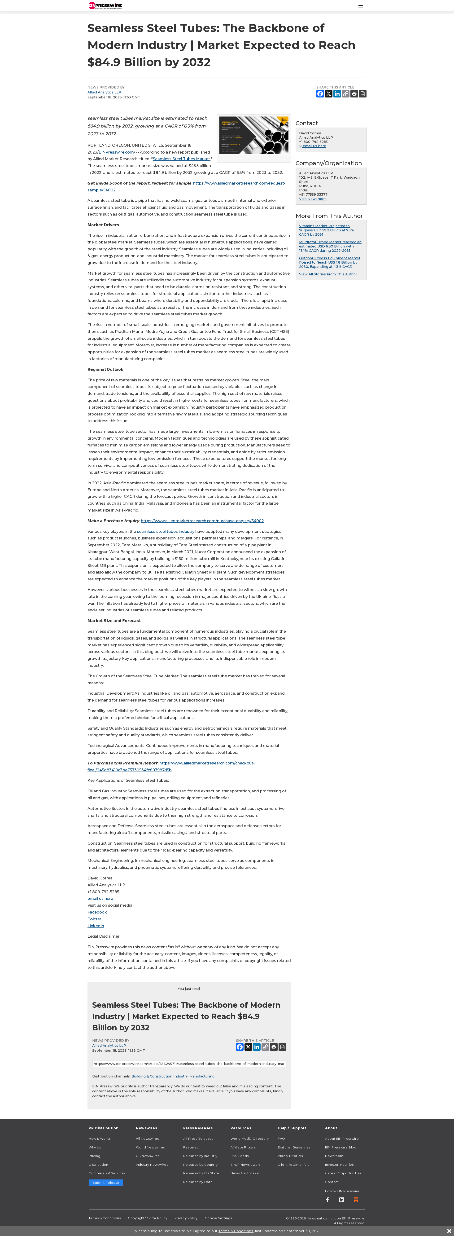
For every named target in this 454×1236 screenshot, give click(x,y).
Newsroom (334, 1156)
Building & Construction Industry (159, 1076)
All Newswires (147, 1138)
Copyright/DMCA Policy (147, 1218)
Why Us (95, 1147)
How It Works (100, 1138)
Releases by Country (200, 1164)
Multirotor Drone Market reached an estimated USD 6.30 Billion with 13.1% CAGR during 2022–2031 (330, 246)
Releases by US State (201, 1173)
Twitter (94, 919)
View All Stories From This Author (328, 274)
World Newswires (150, 1147)
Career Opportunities (343, 1173)
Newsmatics (317, 1218)
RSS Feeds (240, 1156)
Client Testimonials (293, 1164)
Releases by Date (198, 1182)
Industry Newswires (152, 1164)
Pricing (94, 1156)
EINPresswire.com (116, 152)
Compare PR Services (107, 1173)
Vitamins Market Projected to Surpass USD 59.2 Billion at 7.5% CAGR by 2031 (326, 230)
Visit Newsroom (313, 199)
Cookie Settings (218, 1218)
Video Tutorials (290, 1156)
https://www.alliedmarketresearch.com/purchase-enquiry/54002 (202, 521)
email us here (100, 898)
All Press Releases (198, 1138)
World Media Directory (250, 1138)
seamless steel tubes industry (165, 531)
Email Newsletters (246, 1164)
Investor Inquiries (339, 1164)
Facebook (97, 912)
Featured (191, 1147)
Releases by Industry (200, 1156)
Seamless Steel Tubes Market (181, 159)
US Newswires (148, 1156)
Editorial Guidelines (294, 1147)
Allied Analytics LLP (104, 92)
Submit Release (106, 1182)
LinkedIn (95, 926)
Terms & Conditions (105, 1218)
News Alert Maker (245, 1173)
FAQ (281, 1138)
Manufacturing (201, 1076)
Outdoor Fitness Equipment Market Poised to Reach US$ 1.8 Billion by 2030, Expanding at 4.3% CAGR (329, 262)
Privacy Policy (186, 1218)
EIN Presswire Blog (341, 1147)
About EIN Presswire (342, 1138)
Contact (332, 1182)
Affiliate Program (245, 1147)
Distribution (98, 1164)
